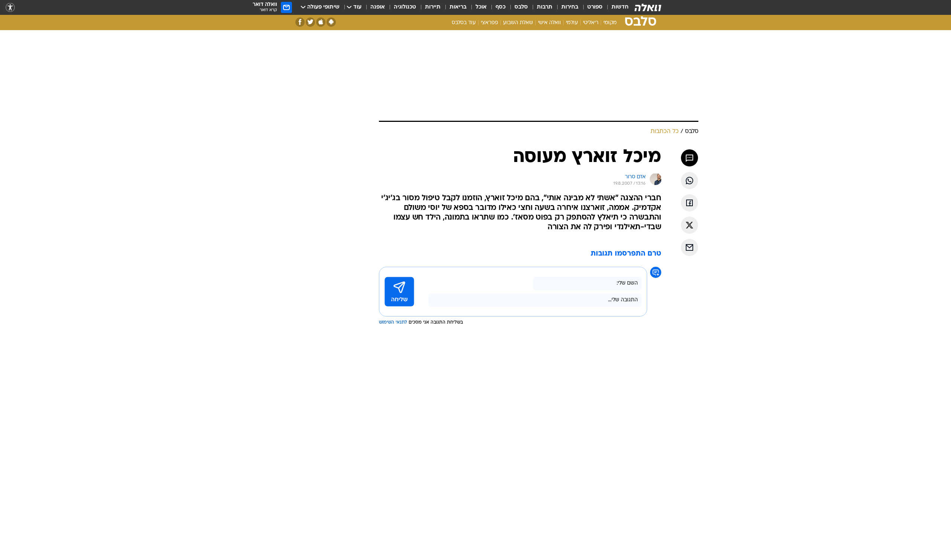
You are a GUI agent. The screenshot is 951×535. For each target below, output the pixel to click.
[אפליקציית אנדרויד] (331, 22)
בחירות (569, 7)
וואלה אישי (549, 22)
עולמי (572, 22)
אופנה (377, 7)
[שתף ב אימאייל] (689, 247)
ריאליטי (590, 22)
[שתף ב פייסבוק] (689, 202)
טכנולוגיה (405, 7)
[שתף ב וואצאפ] (689, 180)
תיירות (433, 7)
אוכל (481, 7)
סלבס (521, 7)
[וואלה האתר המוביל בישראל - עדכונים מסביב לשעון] (647, 7)
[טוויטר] (310, 22)
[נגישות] (10, 7)
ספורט (595, 7)
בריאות (458, 7)
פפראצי (489, 22)
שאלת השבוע (518, 22)
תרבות (544, 7)
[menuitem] (616, 7)
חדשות (620, 7)
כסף (501, 7)
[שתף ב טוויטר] (689, 225)
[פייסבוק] (300, 22)
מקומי (610, 22)
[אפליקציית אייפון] (320, 22)
